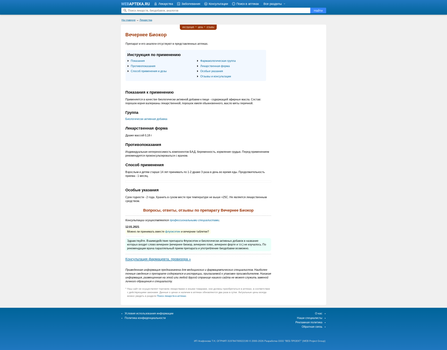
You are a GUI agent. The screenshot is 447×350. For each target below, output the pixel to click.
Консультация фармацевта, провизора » (158, 259)
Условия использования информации (149, 313)
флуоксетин (172, 231)
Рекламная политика (308, 322)
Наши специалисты (309, 317)
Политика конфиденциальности (145, 317)
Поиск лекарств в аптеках (171, 295)
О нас (318, 313)
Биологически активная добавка (146, 118)
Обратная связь (312, 326)
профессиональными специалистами (194, 220)
